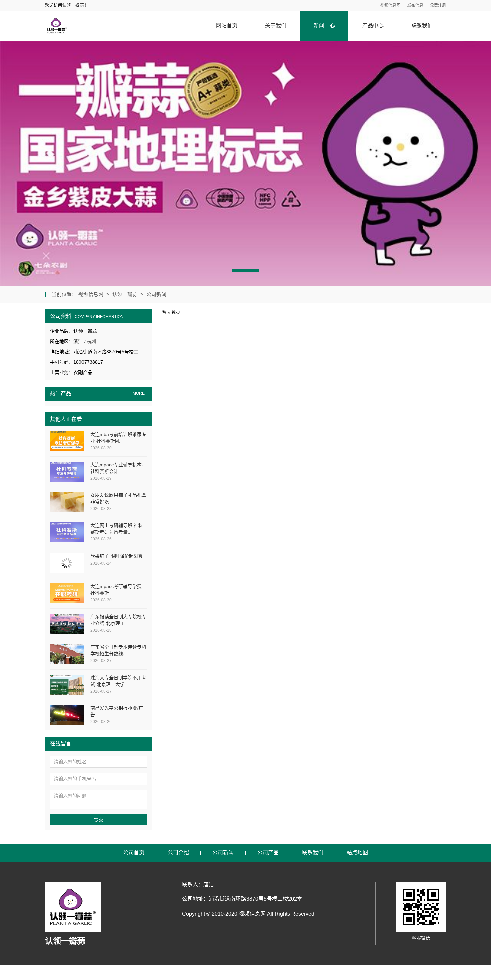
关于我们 (275, 25)
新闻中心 (324, 25)
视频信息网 (390, 5)
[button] (245, 270)
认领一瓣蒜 (124, 294)
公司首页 (133, 852)
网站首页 (226, 25)
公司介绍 (178, 852)
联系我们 (422, 25)
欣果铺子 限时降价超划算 (116, 556)
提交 (98, 819)
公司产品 (268, 852)
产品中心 (373, 25)
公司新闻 (156, 294)
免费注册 (438, 5)
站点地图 (357, 852)
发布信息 (415, 5)
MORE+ (140, 393)
